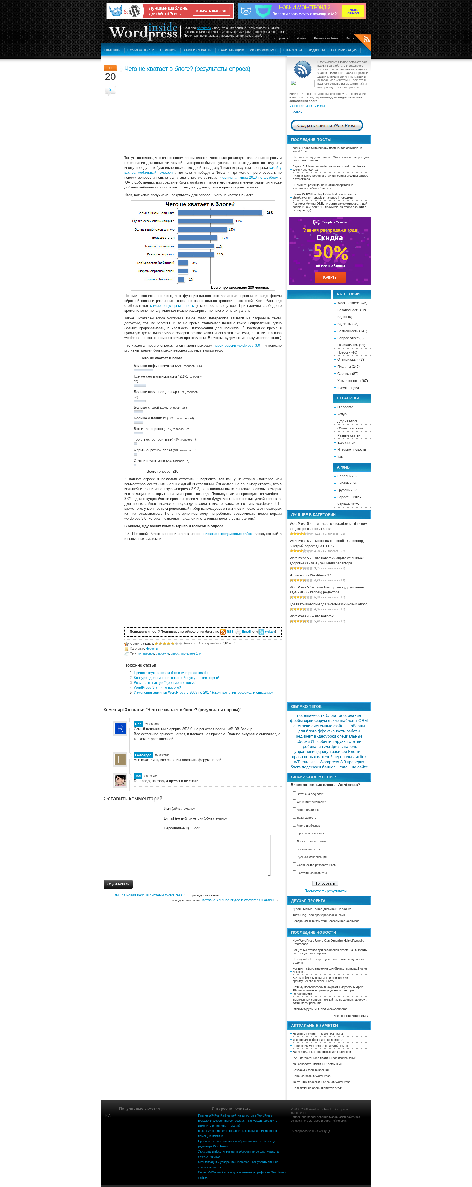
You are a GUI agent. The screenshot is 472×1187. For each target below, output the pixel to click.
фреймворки (301, 720)
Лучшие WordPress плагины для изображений (324, 1057)
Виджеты (316, 50)
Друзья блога (347, 421)
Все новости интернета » (351, 1015)
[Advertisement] (203, 113)
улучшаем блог (191, 653)
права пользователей (312, 757)
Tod (138, 776)
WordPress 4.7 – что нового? (312, 616)
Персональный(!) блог (182, 828)
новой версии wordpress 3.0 (237, 345)
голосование (349, 715)
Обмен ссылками (350, 428)
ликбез (359, 757)
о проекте (162, 653)
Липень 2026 (347, 483)
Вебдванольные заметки (310, 921)
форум (320, 720)
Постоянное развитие (312, 872)
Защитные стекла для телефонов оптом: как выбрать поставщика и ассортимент (330, 951)
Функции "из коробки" (311, 801)
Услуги (301, 38)
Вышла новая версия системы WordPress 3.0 (151, 895)
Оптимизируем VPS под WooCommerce (320, 1009)
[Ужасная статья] (156, 643)
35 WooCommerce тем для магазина (318, 1033)
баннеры (330, 767)
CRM (363, 720)
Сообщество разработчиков (316, 865)
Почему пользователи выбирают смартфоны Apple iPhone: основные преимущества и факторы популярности (328, 990)
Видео (342, 317)
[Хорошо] (172, 643)
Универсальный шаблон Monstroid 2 (318, 1039)
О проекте (281, 38)
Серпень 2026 (348, 476)
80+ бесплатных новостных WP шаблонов (322, 1051)
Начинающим (231, 50)
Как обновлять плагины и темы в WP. (318, 1063)
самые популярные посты (172, 306)
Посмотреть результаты (325, 891)
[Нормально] (168, 643)
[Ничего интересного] (160, 643)
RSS (230, 632)
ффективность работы (339, 731)
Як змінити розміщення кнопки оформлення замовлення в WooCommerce (323, 186)
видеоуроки (325, 736)
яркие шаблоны (342, 720)
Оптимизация (344, 50)
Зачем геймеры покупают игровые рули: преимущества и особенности (321, 979)
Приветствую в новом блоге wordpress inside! (171, 673)
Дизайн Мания (302, 909)
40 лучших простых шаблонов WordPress (321, 1081)
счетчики (301, 726)
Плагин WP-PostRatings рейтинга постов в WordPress (235, 1115)
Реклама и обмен (326, 38)
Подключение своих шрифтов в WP (317, 1087)
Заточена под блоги (310, 794)
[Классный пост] (176, 643)
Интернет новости (351, 450)
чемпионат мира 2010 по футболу (249, 177)
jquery (323, 751)
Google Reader (302, 105)
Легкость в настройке (312, 841)
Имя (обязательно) (179, 808)
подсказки (311, 767)
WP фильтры (306, 762)
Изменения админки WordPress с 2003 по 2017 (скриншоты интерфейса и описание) (203, 692)
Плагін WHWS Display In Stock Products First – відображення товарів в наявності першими (324, 196)
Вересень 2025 (349, 497)
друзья (341, 741)
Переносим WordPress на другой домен (320, 1045)
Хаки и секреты (198, 50)
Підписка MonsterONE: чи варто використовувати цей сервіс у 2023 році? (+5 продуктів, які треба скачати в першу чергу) (330, 207)
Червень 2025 (348, 504)
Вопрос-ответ (348, 338)
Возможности (140, 50)
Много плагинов (308, 809)
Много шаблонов (308, 825)
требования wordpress (322, 746)
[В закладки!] (180, 643)
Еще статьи (346, 442)
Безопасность (348, 310)
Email (246, 632)
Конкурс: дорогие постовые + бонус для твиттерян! (176, 678)
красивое (338, 751)
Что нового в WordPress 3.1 (311, 575)
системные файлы (328, 726)
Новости (152, 648)
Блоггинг (356, 751)
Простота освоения (310, 833)
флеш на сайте (354, 767)
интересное (146, 653)
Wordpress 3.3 (333, 762)
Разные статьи (349, 435)
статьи (355, 741)
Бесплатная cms (308, 849)
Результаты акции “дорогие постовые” (165, 683)
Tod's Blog (299, 915)
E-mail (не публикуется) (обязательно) (195, 818)
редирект (304, 736)
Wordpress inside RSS (362, 44)
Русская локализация (312, 857)
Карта (350, 38)
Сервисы (169, 50)
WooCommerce (264, 50)
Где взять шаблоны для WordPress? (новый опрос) (329, 604)
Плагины (113, 50)
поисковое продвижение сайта (227, 534)
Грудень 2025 (347, 490)
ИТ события (322, 741)
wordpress (204, 28)
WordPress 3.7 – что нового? (157, 687)
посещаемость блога (316, 715)
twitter (270, 632)
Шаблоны (292, 50)
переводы (343, 757)
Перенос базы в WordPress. (312, 1075)
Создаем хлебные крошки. (311, 1069)
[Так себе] (164, 643)
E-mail (321, 105)
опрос (175, 653)
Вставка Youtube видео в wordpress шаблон (238, 900)
